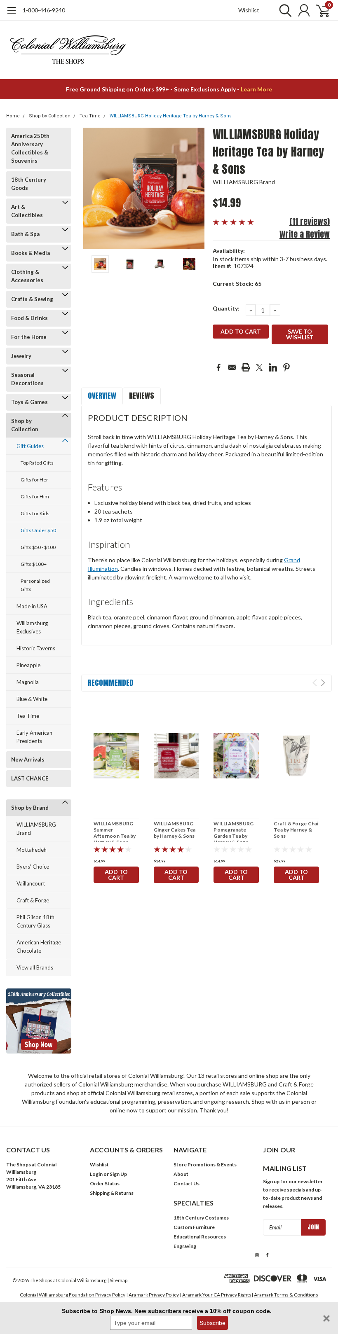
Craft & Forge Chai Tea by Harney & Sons (296, 829)
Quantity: (226, 308)
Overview (102, 395)
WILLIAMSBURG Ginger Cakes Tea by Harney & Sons (175, 829)
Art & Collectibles (27, 210)
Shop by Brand (30, 807)
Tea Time (90, 116)
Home (13, 116)
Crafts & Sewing (32, 299)
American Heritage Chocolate (38, 946)
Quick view (116, 756)
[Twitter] (259, 367)
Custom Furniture (194, 1227)
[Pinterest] (286, 367)
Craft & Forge (32, 900)
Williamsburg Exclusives (32, 627)
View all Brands (34, 967)
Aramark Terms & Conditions (286, 1295)
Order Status (105, 1183)
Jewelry (21, 356)
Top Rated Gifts (37, 463)
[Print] (246, 367)
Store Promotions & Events (205, 1164)
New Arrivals (28, 759)
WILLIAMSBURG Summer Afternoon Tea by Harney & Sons (115, 832)
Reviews (141, 395)
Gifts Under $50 (38, 530)
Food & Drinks (29, 318)
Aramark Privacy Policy (154, 1295)
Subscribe (212, 1323)
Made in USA (31, 606)
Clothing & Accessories (27, 276)
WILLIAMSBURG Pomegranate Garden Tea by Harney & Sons (234, 832)
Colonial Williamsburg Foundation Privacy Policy (72, 1295)
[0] (319, 10)
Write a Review (304, 234)
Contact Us (187, 1183)
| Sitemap (117, 1280)
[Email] (232, 367)
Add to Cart (116, 874)
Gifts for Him (35, 496)
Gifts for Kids (35, 513)
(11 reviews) (309, 221)
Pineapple (28, 665)
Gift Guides (30, 446)
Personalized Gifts (35, 585)
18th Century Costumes (201, 1218)
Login (96, 1174)
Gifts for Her (34, 480)
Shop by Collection (49, 116)
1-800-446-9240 (44, 10)
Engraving (185, 1246)
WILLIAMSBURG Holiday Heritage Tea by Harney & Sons (171, 116)
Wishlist (248, 10)
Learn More (256, 89)
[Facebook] (218, 367)
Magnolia (27, 682)
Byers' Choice (32, 866)
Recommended (111, 682)
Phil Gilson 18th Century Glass (35, 921)
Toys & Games (29, 402)
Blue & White (31, 699)
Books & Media (30, 253)
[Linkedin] (273, 367)
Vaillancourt (30, 883)
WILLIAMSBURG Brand (36, 828)
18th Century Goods (28, 183)
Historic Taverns (35, 648)
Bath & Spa (25, 234)
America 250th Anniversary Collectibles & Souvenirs (30, 148)
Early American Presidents (34, 736)
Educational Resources (200, 1237)
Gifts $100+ (34, 564)
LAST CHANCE (29, 778)
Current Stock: (237, 283)
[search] (283, 10)
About (181, 1174)
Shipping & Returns (112, 1193)
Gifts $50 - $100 (38, 547)
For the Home (29, 337)
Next (196, 188)
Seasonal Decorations (27, 378)
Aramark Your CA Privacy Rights (216, 1295)
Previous (91, 188)
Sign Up (118, 1174)
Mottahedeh (31, 849)
